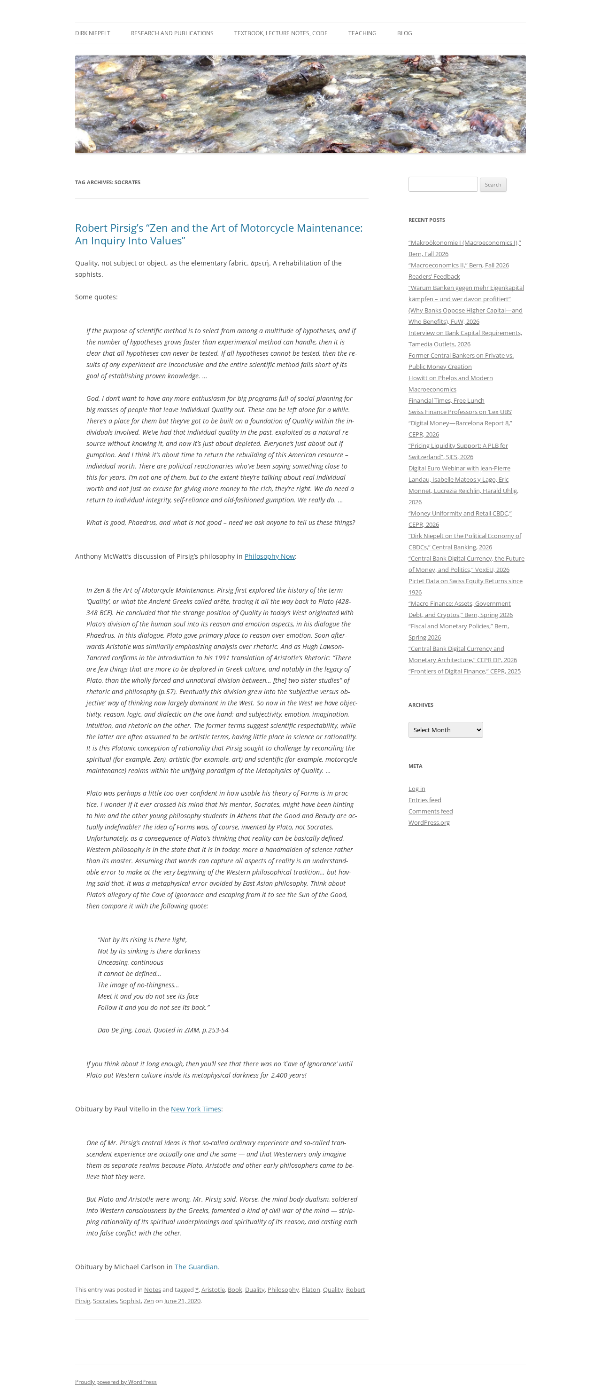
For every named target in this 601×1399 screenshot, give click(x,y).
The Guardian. (197, 1266)
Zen (149, 1301)
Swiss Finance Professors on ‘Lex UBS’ (460, 411)
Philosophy (283, 1289)
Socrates (105, 1301)
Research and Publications (172, 33)
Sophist (130, 1301)
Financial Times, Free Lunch (446, 400)
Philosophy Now (270, 556)
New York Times (196, 1108)
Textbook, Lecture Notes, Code (281, 33)
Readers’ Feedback (434, 276)
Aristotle (213, 1289)
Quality (333, 1289)
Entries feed (424, 800)
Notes (152, 1289)
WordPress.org (429, 822)
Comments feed (430, 811)
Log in (416, 788)
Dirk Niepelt (92, 33)
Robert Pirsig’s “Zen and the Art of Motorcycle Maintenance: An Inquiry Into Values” (219, 233)
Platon (311, 1289)
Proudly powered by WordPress (116, 1382)
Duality (255, 1289)
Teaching (362, 33)
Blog (404, 33)
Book (235, 1289)
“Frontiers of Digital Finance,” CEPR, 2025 (464, 671)
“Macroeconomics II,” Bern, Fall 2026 (458, 265)
